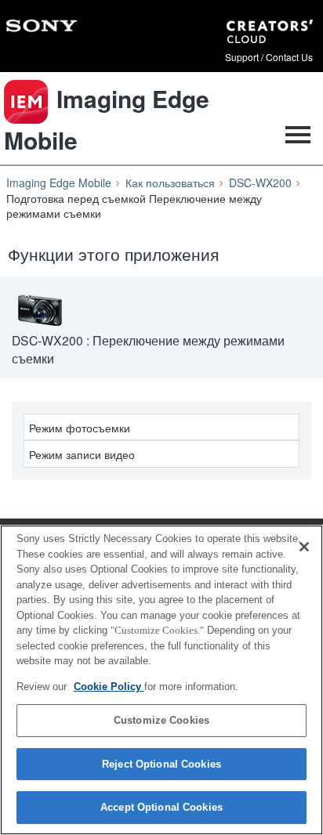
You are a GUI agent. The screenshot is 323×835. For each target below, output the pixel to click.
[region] (161, 680)
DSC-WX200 (260, 182)
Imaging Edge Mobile (58, 182)
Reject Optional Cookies (161, 764)
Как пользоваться (170, 182)
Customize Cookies (161, 720)
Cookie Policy (109, 686)
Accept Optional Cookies (161, 807)
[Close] (304, 547)
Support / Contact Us (269, 57)
